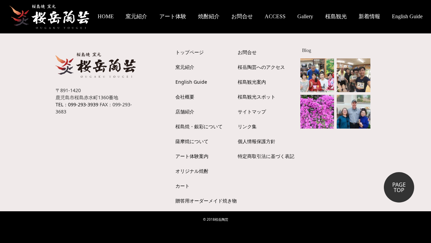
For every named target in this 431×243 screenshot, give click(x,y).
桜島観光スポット (256, 96)
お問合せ (242, 16)
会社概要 (184, 96)
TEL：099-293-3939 (77, 104)
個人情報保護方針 (256, 141)
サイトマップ (252, 111)
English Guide (407, 16)
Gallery (305, 16)
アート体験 (172, 16)
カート (182, 186)
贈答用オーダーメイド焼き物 (206, 200)
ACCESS (275, 16)
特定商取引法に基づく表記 (266, 156)
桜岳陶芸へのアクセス (261, 67)
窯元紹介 (184, 67)
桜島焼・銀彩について (199, 126)
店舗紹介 (184, 111)
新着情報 (369, 16)
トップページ (189, 52)
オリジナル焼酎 (191, 171)
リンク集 (247, 126)
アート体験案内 (191, 156)
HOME (106, 16)
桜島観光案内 (252, 82)
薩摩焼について (191, 141)
